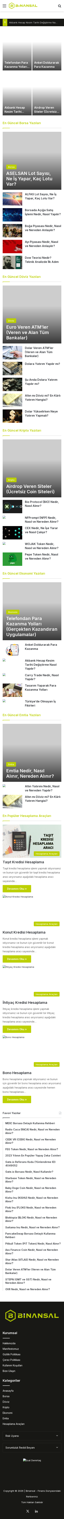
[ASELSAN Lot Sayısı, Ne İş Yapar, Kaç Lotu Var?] (32, 161)
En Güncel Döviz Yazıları (22, 277)
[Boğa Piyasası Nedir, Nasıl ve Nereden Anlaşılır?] (12, 230)
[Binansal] (23, 5)
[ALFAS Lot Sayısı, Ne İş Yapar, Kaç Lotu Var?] (12, 199)
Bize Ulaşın (9, 1371)
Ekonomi (7, 1412)
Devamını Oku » (17, 888)
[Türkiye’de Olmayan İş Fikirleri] (4, 701)
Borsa (6, 1396)
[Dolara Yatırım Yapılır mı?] (12, 368)
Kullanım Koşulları (12, 1365)
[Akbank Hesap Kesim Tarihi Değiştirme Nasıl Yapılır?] (17, 93)
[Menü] (4, 7)
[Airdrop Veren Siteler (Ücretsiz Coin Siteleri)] (46, 93)
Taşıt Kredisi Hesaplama (23, 862)
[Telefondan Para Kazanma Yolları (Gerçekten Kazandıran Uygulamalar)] (17, 48)
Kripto (6, 1407)
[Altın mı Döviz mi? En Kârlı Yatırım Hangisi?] (12, 400)
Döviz (6, 1401)
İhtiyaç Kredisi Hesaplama (25, 1002)
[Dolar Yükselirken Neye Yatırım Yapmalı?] (12, 416)
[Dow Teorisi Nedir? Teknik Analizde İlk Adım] (12, 262)
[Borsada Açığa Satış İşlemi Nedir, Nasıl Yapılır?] (12, 214)
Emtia (6, 1418)
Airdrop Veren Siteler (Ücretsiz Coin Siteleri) (45, 111)
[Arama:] (59, 7)
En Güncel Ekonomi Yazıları (24, 573)
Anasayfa (8, 1390)
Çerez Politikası (11, 1360)
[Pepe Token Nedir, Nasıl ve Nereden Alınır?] (12, 559)
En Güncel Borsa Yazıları (22, 123)
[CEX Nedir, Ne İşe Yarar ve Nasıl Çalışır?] (12, 532)
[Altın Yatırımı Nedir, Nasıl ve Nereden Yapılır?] (4, 786)
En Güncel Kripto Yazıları (22, 430)
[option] (32, 70)
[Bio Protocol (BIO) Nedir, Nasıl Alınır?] (12, 506)
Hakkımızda (9, 1343)
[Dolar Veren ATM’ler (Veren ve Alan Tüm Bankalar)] (12, 352)
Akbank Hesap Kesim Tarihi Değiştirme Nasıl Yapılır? (41, 664)
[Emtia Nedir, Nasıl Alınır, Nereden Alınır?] (32, 753)
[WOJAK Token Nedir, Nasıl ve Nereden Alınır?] (4, 544)
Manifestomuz (11, 1348)
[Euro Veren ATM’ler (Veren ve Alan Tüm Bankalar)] (32, 314)
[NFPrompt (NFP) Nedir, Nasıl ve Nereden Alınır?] (4, 517)
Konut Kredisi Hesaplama (24, 932)
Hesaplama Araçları (14, 1424)
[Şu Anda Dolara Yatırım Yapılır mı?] (12, 384)
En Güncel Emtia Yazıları (22, 715)
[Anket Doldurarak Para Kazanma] (46, 48)
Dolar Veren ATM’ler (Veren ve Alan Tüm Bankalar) (39, 352)
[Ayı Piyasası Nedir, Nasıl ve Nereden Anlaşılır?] (12, 246)
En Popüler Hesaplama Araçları (27, 816)
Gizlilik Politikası (11, 1354)
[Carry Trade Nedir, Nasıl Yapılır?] (4, 675)
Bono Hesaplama (17, 1073)
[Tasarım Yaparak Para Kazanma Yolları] (12, 690)
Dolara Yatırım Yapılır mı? (42, 364)
